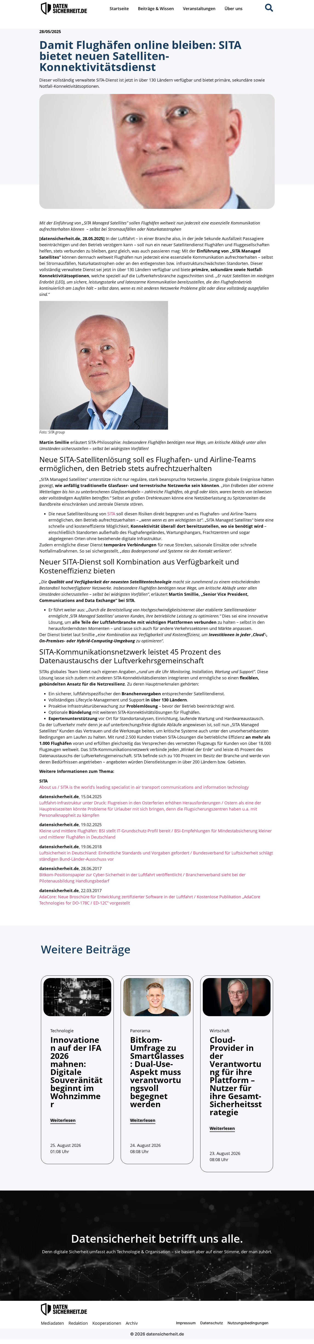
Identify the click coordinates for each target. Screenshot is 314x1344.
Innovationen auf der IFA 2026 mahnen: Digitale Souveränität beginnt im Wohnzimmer (76, 1071)
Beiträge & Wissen (156, 8)
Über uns (234, 8)
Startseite (119, 8)
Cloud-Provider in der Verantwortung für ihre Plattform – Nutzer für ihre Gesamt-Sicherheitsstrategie (236, 1075)
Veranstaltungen (199, 8)
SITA (111, 513)
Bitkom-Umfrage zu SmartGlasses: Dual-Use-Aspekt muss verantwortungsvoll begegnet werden (157, 1071)
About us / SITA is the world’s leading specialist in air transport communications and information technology (144, 787)
